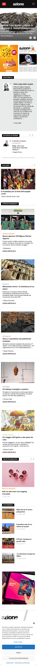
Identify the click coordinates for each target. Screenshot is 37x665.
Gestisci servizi (18, 642)
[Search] (29, 4)
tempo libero (6, 20)
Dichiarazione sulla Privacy (22, 662)
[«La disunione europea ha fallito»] (8, 558)
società (6, 284)
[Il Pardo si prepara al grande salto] (8, 543)
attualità (16, 143)
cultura (6, 387)
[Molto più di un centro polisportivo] (8, 514)
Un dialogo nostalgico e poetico (15, 389)
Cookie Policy (10, 662)
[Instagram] (33, 4)
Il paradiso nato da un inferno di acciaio (24, 525)
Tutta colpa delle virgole (23, 84)
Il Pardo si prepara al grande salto (23, 540)
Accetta (18, 647)
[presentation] (30, 38)
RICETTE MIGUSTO (8, 488)
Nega (18, 653)
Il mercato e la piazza (19, 141)
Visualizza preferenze (18, 658)
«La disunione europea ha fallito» (25, 555)
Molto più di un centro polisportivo (24, 511)
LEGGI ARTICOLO (9, 251)
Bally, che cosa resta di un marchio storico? (19, 147)
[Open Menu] (4, 4)
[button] (34, 623)
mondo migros (8, 234)
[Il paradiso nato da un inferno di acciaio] (8, 528)
